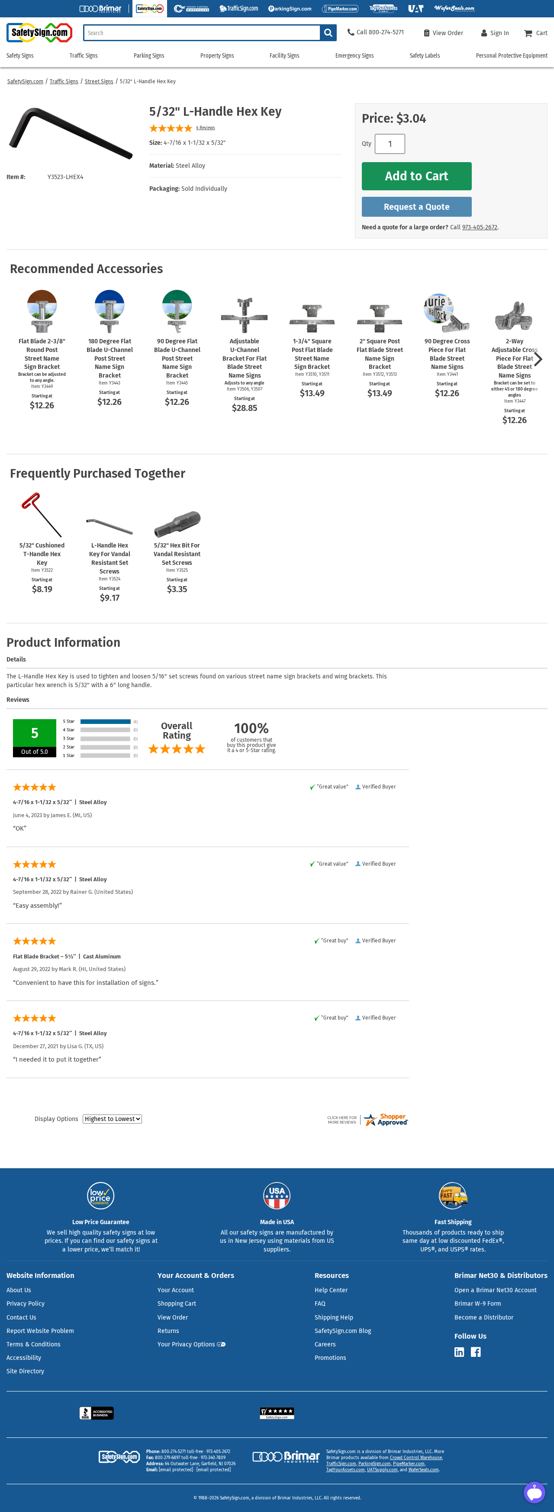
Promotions (330, 1358)
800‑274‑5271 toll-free (182, 1451)
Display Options (56, 1119)
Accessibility (23, 1358)
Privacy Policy (25, 1303)
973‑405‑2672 (479, 227)
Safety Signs (20, 55)
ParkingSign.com (374, 1463)
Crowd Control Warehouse (416, 1457)
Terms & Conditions (33, 1344)
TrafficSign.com (341, 1463)
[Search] (328, 32)
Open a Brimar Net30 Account (495, 1290)
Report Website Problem (40, 1331)
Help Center (331, 1290)
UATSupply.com (382, 1470)
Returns (168, 1331)
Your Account (176, 1290)
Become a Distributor (483, 1317)
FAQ (320, 1303)
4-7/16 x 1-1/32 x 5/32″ (194, 143)
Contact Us (21, 1317)
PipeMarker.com (409, 1463)
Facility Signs (285, 55)
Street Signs (99, 81)
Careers (325, 1344)
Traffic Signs (64, 81)
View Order (173, 1317)
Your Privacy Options (186, 1344)
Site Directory (25, 1371)
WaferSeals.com (424, 1470)
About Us (18, 1290)
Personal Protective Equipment (512, 55)
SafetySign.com (25, 81)
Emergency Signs (354, 55)
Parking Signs (149, 55)
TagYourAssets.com (345, 1470)
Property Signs (217, 55)
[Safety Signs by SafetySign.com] (36, 42)
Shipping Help (334, 1317)
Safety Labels (425, 55)
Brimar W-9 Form (477, 1303)
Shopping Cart (177, 1303)
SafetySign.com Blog (343, 1331)
